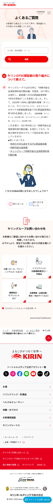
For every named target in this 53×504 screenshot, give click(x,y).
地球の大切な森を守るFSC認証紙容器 (28, 144)
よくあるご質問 (32, 331)
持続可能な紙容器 (19, 147)
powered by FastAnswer (40, 318)
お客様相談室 (17, 331)
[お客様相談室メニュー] (49, 13)
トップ (5, 331)
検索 (26, 59)
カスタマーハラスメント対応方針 (20, 308)
